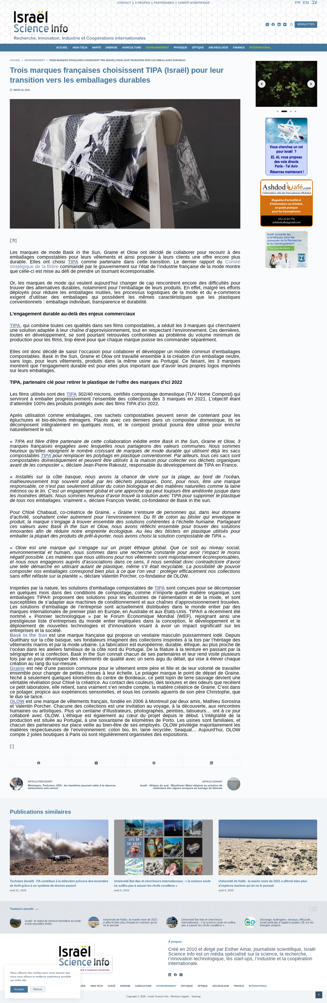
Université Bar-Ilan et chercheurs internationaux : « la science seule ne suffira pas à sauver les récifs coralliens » (208, 922)
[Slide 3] (291, 111)
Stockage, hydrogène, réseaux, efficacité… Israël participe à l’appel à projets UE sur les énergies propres (287, 922)
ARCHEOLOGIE (218, 47)
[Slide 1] (277, 111)
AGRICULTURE (131, 47)
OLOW (17, 701)
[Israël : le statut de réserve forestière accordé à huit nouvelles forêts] (15, 922)
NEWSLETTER (305, 24)
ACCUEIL (62, 47)
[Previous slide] (261, 84)
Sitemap (196, 996)
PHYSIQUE (180, 47)
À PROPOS (142, 2)
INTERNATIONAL (260, 47)
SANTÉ (96, 47)
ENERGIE (111, 47)
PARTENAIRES (164, 2)
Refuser (37, 989)
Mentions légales (180, 996)
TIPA (73, 261)
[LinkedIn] (279, 24)
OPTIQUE (198, 47)
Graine (17, 668)
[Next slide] (311, 84)
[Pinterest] (154, 763)
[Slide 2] (284, 111)
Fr (298, 2)
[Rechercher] (291, 24)
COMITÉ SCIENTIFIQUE (194, 2)
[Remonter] (318, 994)
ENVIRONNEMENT (157, 47)
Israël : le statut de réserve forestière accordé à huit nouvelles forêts (53, 922)
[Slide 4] (295, 111)
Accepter (19, 989)
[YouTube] (285, 24)
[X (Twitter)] (267, 24)
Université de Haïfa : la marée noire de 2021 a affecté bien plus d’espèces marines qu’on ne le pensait (130, 922)
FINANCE (239, 47)
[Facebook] (273, 24)
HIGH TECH (80, 47)
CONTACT (124, 2)
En (306, 2)
